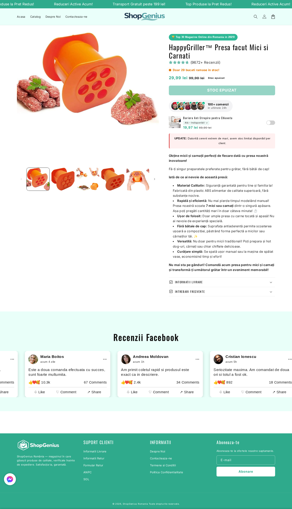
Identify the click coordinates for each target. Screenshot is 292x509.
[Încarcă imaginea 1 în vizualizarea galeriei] (38, 179)
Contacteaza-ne (161, 458)
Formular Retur (93, 465)
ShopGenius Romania (135, 503)
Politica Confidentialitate (166, 472)
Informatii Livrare (94, 451)
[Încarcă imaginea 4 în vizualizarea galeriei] (112, 179)
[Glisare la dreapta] (154, 179)
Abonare (246, 471)
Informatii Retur (93, 458)
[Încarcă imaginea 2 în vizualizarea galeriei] (62, 179)
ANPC (87, 472)
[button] (255, 16)
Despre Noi (157, 451)
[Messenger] (10, 479)
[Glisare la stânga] (21, 179)
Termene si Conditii (163, 465)
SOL (86, 479)
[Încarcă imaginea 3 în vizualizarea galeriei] (87, 179)
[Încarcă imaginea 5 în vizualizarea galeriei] (137, 179)
